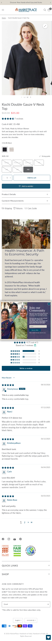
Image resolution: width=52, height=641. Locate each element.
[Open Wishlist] (48, 637)
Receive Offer (35, 330)
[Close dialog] (49, 303)
